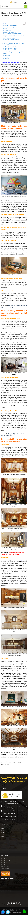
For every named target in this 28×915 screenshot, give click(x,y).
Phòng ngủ (7, 58)
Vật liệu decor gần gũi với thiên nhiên (13, 33)
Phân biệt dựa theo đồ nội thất (11, 46)
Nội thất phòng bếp (5, 861)
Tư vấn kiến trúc (5, 868)
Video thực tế (12, 909)
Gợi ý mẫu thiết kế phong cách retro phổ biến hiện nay (13, 52)
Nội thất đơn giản (8, 30)
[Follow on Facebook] (8, 903)
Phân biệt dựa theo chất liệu (11, 49)
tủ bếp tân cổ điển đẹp (17, 560)
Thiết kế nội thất (5, 866)
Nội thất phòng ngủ (5, 863)
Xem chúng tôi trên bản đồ (8, 819)
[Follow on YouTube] (19, 903)
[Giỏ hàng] (25, 2)
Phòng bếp (7, 57)
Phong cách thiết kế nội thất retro (10, 62)
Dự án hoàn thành (20, 909)
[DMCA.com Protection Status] (5, 873)
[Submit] (25, 6)
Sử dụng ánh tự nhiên (9, 41)
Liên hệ (2, 830)
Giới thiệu (3, 828)
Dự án (2, 834)
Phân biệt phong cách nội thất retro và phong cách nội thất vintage (13, 44)
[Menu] (2, 2)
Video (2, 836)
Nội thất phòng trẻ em (6, 864)
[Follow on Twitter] (11, 903)
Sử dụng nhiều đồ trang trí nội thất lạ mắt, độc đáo (14, 36)
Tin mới (3, 11)
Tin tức (2, 832)
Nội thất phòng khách (6, 859)
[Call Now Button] (24, 911)
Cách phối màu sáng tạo (10, 38)
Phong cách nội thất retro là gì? (10, 25)
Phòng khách (7, 55)
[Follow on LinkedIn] (17, 903)
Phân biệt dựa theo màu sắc (11, 48)
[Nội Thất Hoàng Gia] (14, 2)
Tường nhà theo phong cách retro (12, 39)
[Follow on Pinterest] (14, 903)
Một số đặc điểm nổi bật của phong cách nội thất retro (13, 28)
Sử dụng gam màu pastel (10, 32)
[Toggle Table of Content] (23, 23)
